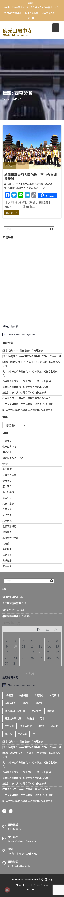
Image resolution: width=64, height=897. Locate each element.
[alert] (32, 334)
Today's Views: (11, 596)
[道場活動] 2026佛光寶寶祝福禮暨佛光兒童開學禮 (27, 409)
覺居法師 (22, 733)
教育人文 (7, 509)
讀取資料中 (11, 212)
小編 (9, 183)
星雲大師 (31, 187)
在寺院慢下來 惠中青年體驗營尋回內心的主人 (26, 398)
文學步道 (7, 520)
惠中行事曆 (8, 492)
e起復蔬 (9, 695)
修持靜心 (7, 463)
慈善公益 (7, 497)
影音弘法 (7, 480)
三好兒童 (7, 440)
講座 (35, 733)
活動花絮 (7, 554)
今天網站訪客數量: (12, 603)
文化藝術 (7, 514)
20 (40, 652)
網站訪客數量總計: (12, 616)
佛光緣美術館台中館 (12, 457)
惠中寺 (22, 187)
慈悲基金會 (8, 503)
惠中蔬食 (7, 486)
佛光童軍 (7, 452)
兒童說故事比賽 (13, 718)
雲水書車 (7, 566)
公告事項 (7, 469)
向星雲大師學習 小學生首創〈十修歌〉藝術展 (26, 381)
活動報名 (7, 549)
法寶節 (41, 726)
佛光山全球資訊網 (12, 12)
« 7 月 (30, 673)
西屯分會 (40, 187)
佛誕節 (50, 710)
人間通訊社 (13, 187)
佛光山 (25, 703)
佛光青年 (36, 710)
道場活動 (48, 183)
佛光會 (38, 703)
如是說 (30, 718)
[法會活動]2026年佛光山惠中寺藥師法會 (22, 350)
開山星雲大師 (48, 12)
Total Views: (9, 609)
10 (15, 646)
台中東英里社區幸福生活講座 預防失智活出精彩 (27, 403)
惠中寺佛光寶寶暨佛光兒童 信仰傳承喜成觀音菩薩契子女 (31, 7)
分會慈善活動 (9, 475)
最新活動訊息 (36, 183)
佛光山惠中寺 (17, 30)
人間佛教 (38, 695)
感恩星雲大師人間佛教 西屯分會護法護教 (30, 177)
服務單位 (7, 532)
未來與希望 (26, 726)
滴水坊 (54, 726)
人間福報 (54, 695)
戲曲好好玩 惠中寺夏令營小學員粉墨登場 (24, 392)
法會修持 (7, 543)
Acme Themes (41, 884)
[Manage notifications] (7, 889)
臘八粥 (8, 733)
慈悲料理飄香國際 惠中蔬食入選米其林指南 (25, 386)
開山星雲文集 (31, 12)
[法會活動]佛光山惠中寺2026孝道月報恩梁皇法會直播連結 (31, 356)
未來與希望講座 (10, 537)
